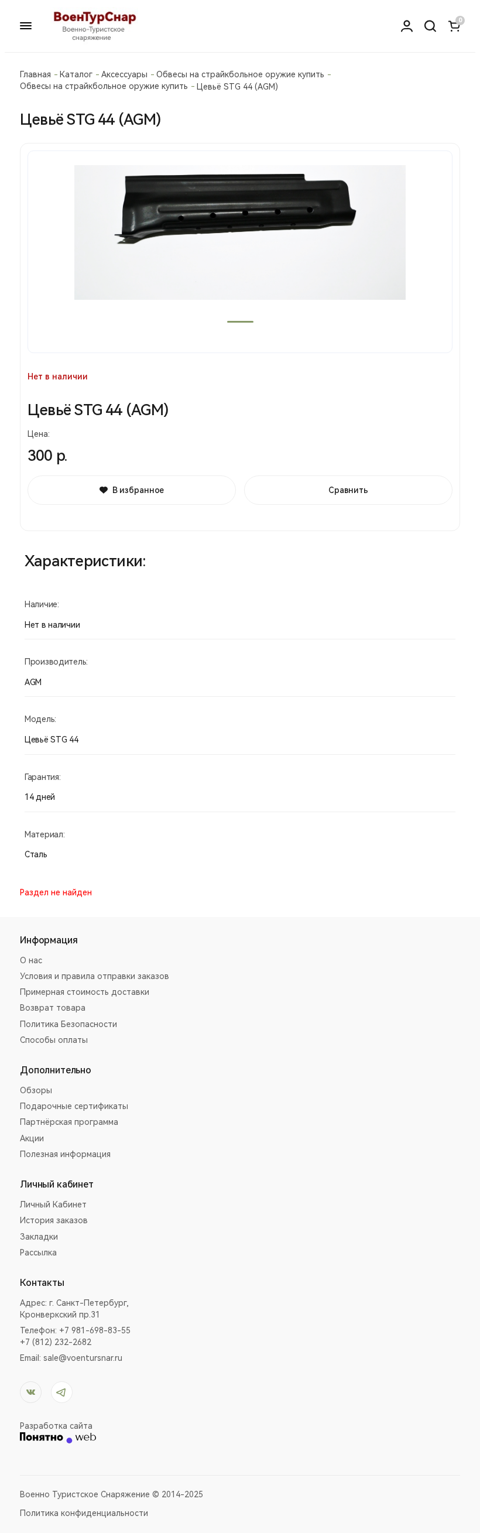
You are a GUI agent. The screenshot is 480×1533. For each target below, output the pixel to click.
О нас (31, 960)
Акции (32, 1138)
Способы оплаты (54, 1040)
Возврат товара (52, 1007)
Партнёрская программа (69, 1122)
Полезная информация (65, 1154)
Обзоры (36, 1090)
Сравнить (348, 490)
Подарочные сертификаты (74, 1106)
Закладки (39, 1236)
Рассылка (38, 1252)
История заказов (54, 1220)
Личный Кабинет (53, 1204)
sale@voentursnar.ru (82, 1358)
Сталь (36, 854)
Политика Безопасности (68, 1024)
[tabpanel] (240, 252)
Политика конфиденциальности (84, 1513)
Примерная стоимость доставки (84, 992)
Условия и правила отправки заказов (94, 976)
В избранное (138, 490)
